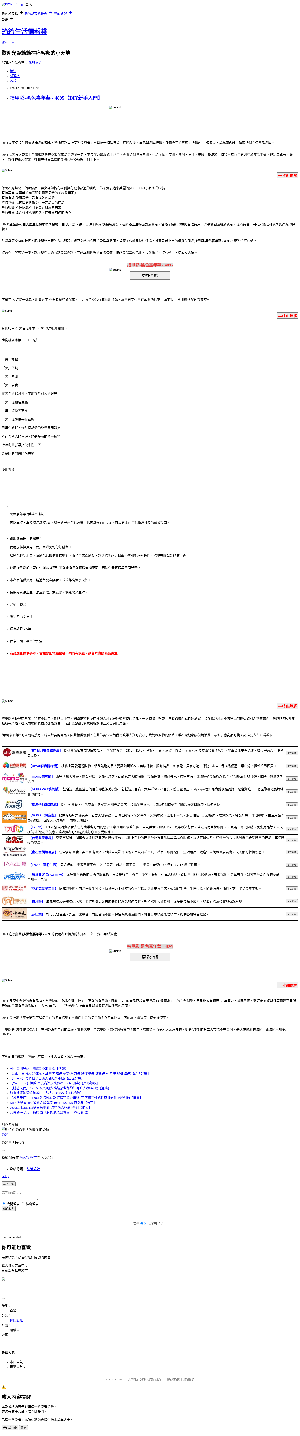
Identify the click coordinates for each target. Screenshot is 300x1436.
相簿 (13, 71)
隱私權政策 (173, 1379)
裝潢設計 (33, 1169)
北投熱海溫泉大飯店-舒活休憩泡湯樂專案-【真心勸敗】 (50, 1112)
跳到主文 (8, 43)
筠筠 (5, 1134)
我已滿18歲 (10, 1427)
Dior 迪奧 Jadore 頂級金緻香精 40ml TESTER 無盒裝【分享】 (53, 1102)
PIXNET (119, 1379)
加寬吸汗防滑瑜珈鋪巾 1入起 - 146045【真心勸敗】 (46, 1093)
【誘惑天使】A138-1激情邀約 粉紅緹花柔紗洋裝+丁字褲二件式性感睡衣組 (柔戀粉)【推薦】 (76, 1098)
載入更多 (8, 1184)
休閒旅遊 (35, 63)
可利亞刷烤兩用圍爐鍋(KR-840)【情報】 (39, 1068)
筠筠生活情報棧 (24, 31)
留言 (33, 1157)
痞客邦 (24, 1157)
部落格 (15, 76)
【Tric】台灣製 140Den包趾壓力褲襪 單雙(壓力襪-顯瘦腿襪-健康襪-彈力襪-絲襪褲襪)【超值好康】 (80, 1073)
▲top (5, 1176)
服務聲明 (188, 1379)
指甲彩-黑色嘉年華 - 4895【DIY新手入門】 (56, 98)
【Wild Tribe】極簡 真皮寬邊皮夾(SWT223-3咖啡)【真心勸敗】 (55, 1083)
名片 (13, 81)
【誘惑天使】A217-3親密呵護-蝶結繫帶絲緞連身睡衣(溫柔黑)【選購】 (60, 1088)
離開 (23, 1427)
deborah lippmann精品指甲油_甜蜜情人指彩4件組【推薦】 (51, 1107)
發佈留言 (8, 1208)
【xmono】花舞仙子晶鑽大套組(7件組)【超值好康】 (47, 1078)
